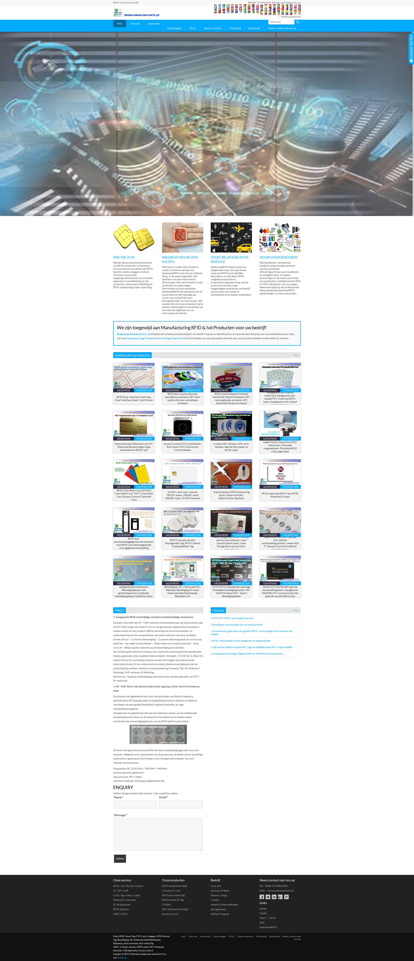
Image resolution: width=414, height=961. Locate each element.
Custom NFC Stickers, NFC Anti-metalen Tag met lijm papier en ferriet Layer (231, 446)
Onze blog (235, 28)
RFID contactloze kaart (175, 885)
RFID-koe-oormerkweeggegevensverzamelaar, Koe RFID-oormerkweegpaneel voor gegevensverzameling (134, 543)
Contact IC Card (171, 890)
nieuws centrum (213, 28)
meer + (296, 355)
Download (254, 28)
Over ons (135, 23)
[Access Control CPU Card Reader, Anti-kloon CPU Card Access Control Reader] (182, 435)
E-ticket (166, 904)
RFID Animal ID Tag (173, 899)
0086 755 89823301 (261, 2)
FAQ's (192, 28)
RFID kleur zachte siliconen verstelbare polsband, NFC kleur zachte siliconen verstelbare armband (183, 398)
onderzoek (144, 390)
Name (118, 797)
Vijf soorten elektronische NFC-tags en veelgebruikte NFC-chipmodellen (252, 647)
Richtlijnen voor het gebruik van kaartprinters (237, 624)
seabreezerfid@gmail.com (288, 2)
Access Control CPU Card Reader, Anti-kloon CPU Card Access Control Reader (182, 446)
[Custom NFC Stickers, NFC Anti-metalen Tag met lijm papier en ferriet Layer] (231, 435)
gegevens (123, 390)
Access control (170, 913)
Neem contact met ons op (282, 28)
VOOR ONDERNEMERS (279, 257)
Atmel (263, 908)
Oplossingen (174, 28)
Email (163, 797)
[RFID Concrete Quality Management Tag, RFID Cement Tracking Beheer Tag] (182, 532)
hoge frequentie (148, 338)
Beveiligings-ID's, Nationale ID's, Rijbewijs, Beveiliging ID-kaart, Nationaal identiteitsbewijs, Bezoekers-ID (182, 591)
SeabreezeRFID (268, 927)
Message (120, 815)
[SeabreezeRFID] (136, 15)
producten (154, 23)
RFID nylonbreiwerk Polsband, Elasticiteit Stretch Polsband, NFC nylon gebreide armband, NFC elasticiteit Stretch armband (231, 398)
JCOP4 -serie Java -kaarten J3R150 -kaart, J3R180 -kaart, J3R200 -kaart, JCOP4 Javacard (182, 495)
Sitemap (123, 957)
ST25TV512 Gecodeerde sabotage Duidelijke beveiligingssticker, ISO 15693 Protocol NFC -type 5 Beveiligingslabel (231, 591)
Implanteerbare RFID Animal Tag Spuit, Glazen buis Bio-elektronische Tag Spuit (231, 495)
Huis (119, 23)
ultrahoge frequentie (171, 338)
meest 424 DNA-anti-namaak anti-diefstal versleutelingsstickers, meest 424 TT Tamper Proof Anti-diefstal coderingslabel (280, 543)
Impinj (263, 913)
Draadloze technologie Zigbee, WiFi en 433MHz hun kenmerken (247, 653)
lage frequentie (129, 338)
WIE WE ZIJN (124, 257)
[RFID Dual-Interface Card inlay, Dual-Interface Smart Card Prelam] (133, 387)
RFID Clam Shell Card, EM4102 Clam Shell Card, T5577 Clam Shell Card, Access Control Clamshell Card (134, 495)
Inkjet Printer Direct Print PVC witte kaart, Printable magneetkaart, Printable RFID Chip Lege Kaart (280, 447)
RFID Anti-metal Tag (173, 895)
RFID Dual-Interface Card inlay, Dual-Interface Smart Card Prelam (134, 398)
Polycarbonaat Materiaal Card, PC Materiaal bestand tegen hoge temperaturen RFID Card (134, 446)
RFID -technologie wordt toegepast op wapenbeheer (241, 640)
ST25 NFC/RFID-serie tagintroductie (232, 618)
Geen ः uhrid (267, 917)
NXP (262, 922)
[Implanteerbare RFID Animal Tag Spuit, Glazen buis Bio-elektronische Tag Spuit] (231, 483)
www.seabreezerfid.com (280, 890)
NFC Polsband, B (175, 909)
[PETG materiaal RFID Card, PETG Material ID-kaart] (280, 483)
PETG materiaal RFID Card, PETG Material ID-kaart (280, 495)
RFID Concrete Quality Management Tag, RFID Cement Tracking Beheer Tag (182, 543)
